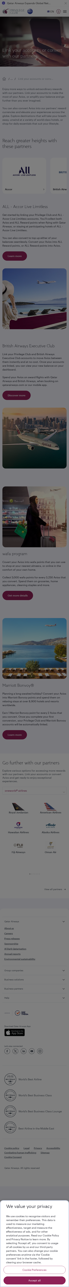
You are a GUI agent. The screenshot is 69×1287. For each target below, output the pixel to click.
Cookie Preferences (34, 1269)
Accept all (34, 1280)
